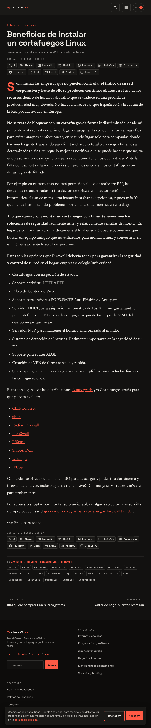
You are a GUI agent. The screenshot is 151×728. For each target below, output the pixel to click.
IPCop (17, 467)
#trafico (68, 579)
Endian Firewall (25, 425)
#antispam (40, 567)
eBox (16, 417)
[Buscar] (115, 7)
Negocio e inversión (90, 658)
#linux (79, 573)
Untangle (19, 459)
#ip (67, 573)
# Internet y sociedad (21, 24)
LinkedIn (21, 654)
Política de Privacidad (20, 697)
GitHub (36, 654)
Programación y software (56, 561)
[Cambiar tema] (138, 7)
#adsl (25, 567)
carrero (17, 7)
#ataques (76, 567)
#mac (91, 573)
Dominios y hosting (90, 673)
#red (126, 573)
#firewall (114, 567)
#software (51, 579)
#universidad (87, 579)
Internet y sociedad (24, 561)
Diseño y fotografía (90, 650)
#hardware (15, 573)
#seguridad (16, 579)
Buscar (52, 665)
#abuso (13, 567)
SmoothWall (22, 451)
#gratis (130, 567)
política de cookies (25, 719)
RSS (47, 654)
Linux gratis (82, 390)
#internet (54, 573)
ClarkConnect (24, 409)
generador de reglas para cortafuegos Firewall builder (88, 511)
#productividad (108, 573)
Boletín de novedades (20, 689)
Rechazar (114, 716)
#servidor (34, 579)
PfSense (18, 442)
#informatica (34, 573)
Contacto (13, 704)
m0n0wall (20, 434)
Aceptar (134, 716)
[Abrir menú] (126, 7)
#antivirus (58, 567)
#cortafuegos (95, 567)
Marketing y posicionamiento (96, 665)
